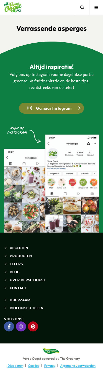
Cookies (33, 365)
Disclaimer (15, 365)
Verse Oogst (32, 358)
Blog (15, 272)
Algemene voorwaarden (78, 365)
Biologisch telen (27, 308)
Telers (16, 264)
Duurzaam (20, 300)
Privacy (49, 365)
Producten (21, 256)
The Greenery (70, 358)
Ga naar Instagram (54, 108)
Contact (18, 288)
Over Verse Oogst (27, 280)
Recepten (19, 248)
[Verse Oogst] (13, 7)
